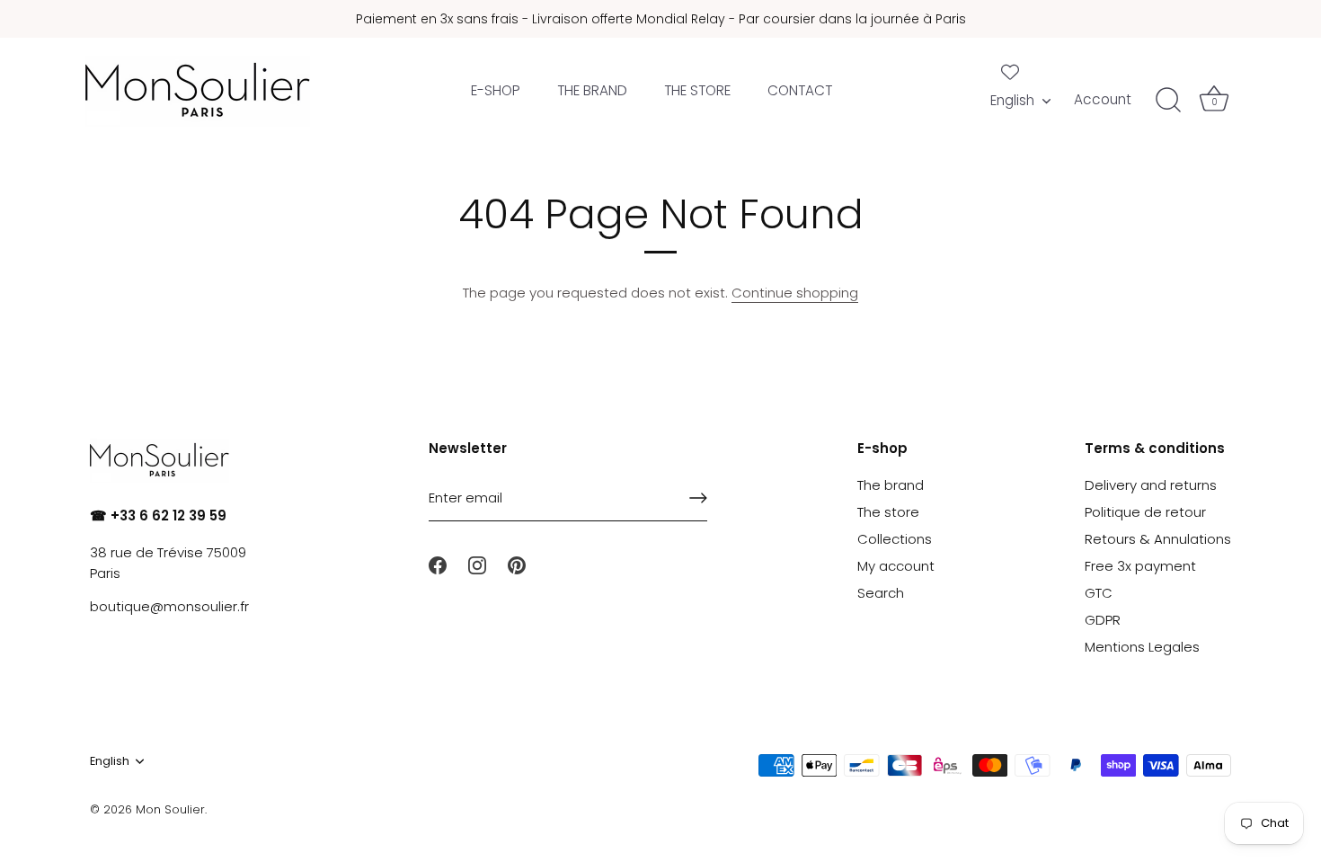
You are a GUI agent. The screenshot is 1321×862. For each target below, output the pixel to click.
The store (888, 511)
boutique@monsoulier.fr (169, 606)
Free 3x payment (1140, 565)
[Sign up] (698, 498)
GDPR (1103, 619)
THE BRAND (592, 90)
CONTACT (799, 90)
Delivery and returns (1151, 484)
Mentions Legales (1142, 646)
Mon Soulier (170, 809)
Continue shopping (794, 292)
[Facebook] (438, 564)
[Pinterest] (517, 564)
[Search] (1168, 100)
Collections (894, 538)
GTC (1099, 592)
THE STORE (697, 90)
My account (896, 565)
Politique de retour (1145, 511)
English (1012, 100)
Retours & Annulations (1158, 538)
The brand (890, 484)
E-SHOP (495, 90)
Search (880, 592)
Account (1102, 99)
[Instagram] (477, 564)
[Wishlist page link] (1010, 72)
